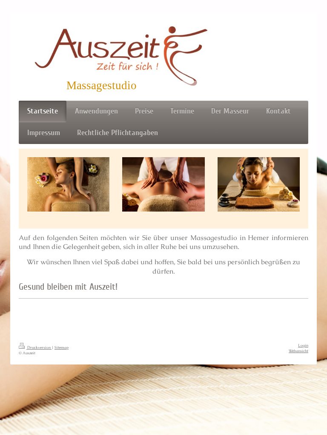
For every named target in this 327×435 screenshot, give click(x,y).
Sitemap (61, 347)
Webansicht (298, 350)
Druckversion (39, 347)
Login (303, 345)
